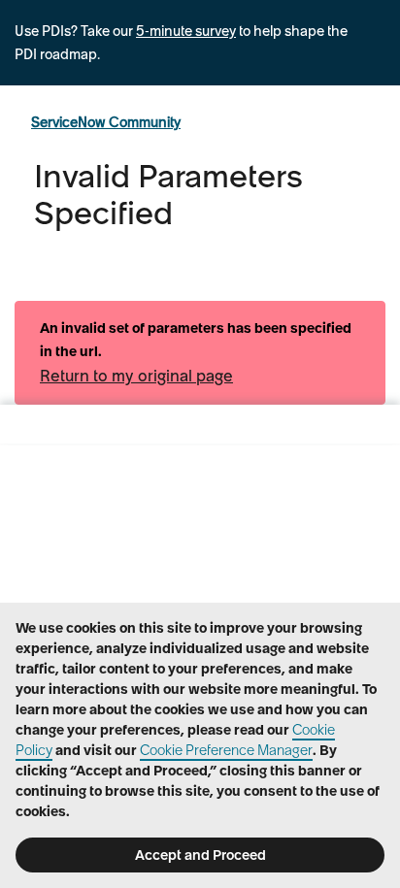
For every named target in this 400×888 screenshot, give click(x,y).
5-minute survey (186, 31)
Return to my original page (136, 375)
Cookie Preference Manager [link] (226, 750)
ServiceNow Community (106, 122)
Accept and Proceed (200, 855)
